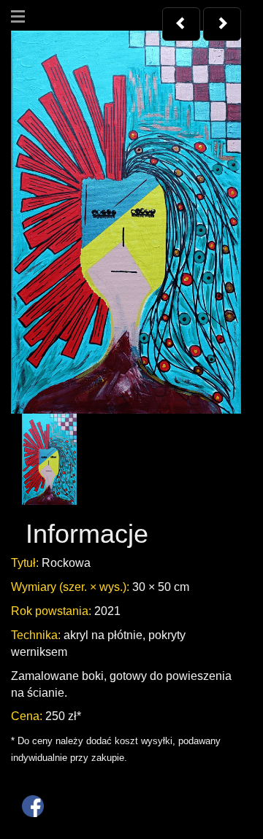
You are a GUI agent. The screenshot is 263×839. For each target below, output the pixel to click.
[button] (181, 24)
